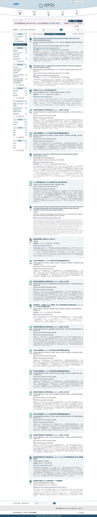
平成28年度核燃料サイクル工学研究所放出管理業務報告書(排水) (51, 414)
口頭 (62, 12)
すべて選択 (33, 34)
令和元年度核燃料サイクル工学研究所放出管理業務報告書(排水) (51, 260)
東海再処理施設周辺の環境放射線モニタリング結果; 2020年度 (51, 110)
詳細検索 (76, 26)
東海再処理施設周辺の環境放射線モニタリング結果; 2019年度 (51, 281)
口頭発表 (52, 23)
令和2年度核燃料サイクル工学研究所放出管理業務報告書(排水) (51, 133)
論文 (48, 12)
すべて (20, 11)
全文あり (80, 23)
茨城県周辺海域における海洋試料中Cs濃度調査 (47, 480)
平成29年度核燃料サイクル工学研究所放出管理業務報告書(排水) (51, 371)
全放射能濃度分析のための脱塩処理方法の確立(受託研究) (50, 182)
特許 (76, 11)
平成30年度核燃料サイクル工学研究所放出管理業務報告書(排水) (51, 350)
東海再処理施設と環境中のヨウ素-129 (44, 239)
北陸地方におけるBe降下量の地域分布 (44, 90)
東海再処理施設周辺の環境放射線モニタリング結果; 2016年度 (51, 435)
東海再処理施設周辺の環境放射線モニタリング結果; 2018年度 (51, 327)
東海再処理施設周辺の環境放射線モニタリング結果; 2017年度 (51, 392)
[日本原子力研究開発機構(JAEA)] (16, 4)
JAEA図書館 (81, 512)
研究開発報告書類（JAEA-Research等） (26, 23)
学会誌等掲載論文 (43, 23)
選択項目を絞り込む (20, 44)
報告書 (34, 12)
